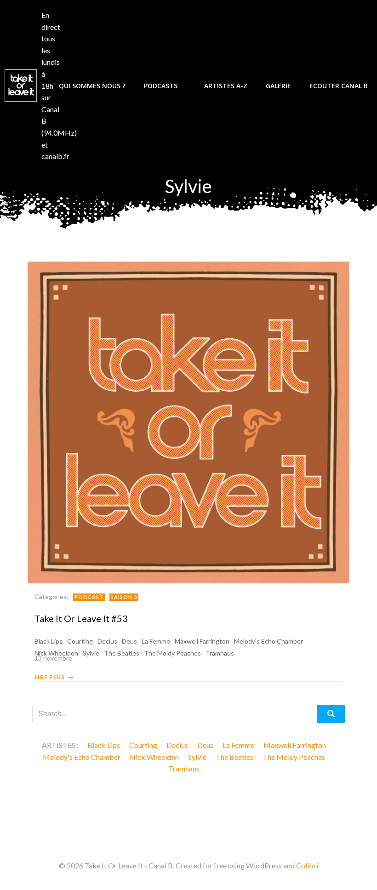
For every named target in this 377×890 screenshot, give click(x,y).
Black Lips (48, 641)
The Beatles (234, 757)
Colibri (307, 865)
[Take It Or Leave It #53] (188, 421)
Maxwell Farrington (202, 641)
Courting (80, 641)
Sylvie (197, 757)
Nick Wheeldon (154, 757)
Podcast (88, 597)
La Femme (156, 641)
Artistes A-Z (225, 85)
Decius (107, 641)
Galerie (278, 85)
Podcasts (160, 85)
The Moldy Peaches (294, 757)
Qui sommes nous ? (92, 85)
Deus (129, 641)
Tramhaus (184, 768)
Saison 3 (124, 597)
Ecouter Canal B (338, 85)
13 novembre (53, 658)
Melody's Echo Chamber (268, 641)
